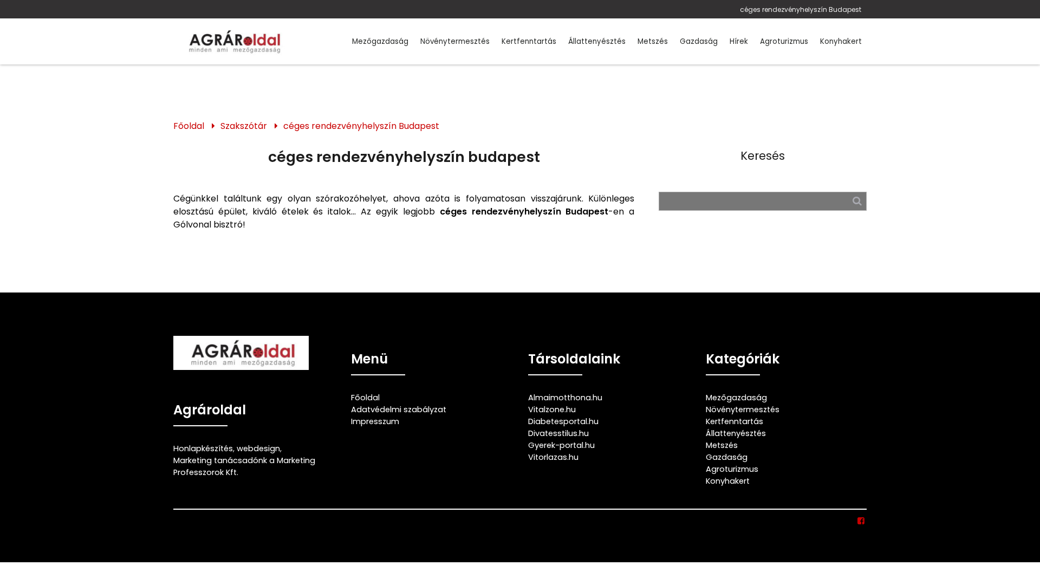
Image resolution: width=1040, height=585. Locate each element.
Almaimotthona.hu (565, 397)
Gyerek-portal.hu (561, 445)
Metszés (653, 41)
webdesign (258, 448)
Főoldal (188, 126)
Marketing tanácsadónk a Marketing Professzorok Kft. (244, 466)
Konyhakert (841, 41)
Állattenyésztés (597, 41)
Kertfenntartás (529, 41)
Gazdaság (699, 41)
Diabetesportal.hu (563, 421)
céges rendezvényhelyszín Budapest (800, 9)
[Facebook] (861, 521)
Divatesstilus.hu (558, 433)
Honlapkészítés (203, 448)
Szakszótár (243, 126)
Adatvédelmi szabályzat (398, 409)
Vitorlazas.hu (553, 457)
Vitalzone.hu (552, 409)
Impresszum (375, 421)
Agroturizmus (784, 41)
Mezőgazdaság (380, 41)
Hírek (739, 41)
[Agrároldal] (232, 41)
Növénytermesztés (455, 41)
